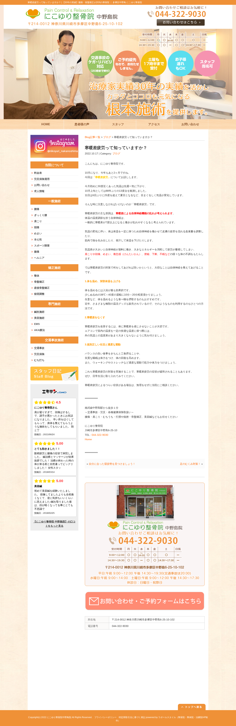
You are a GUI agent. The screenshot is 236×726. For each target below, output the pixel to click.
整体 (36, 275)
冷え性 (38, 239)
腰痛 (36, 209)
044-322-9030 (100, 434)
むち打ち (39, 360)
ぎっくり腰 (40, 215)
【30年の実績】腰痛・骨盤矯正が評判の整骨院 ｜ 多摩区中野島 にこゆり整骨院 (102, 2)
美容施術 (39, 317)
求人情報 (39, 191)
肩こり (38, 221)
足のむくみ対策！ (190, 463)
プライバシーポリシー (105, 717)
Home (88, 439)
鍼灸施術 (39, 311)
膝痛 (36, 251)
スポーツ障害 (42, 245)
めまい (38, 233)
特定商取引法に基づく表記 (132, 717)
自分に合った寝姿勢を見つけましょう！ (112, 463)
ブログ (107, 137)
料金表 (38, 172)
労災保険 (39, 354)
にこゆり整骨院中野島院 (59, 717)
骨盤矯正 (39, 281)
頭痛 (36, 227)
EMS (37, 324)
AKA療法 (39, 330)
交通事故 (39, 347)
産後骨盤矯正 (42, 287)
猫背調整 (39, 293)
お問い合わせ (42, 185)
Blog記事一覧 (92, 137)
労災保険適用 (42, 178)
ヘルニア (39, 257)
